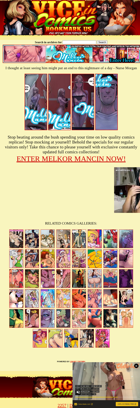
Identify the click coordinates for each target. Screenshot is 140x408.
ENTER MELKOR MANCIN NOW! (71, 159)
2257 (62, 405)
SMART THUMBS (77, 362)
